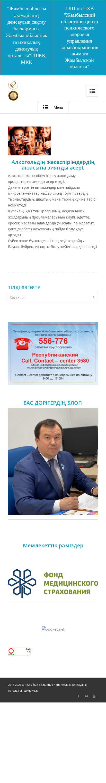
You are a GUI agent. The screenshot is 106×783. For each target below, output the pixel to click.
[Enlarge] (91, 329)
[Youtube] (94, 696)
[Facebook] (79, 696)
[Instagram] (86, 696)
